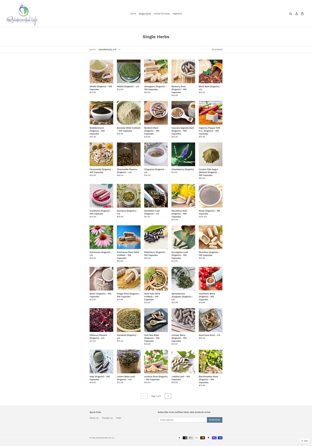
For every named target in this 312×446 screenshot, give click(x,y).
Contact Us (107, 418)
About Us (94, 418)
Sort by (93, 49)
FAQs (118, 418)
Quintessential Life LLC (105, 438)
